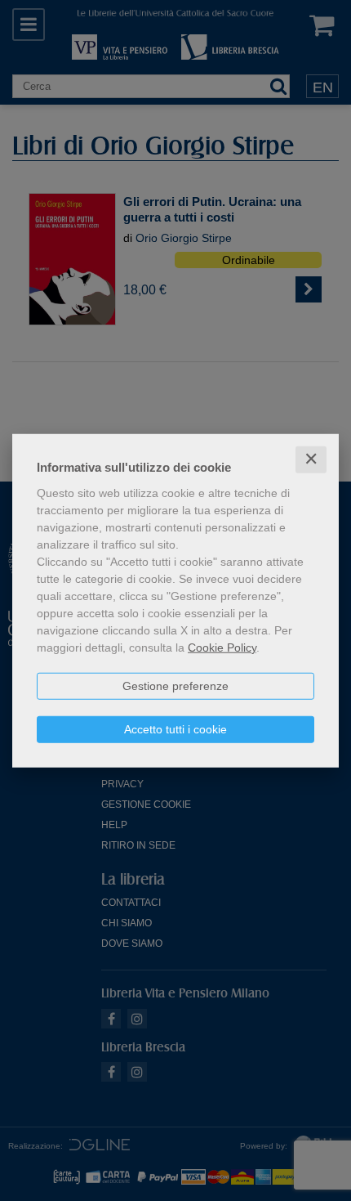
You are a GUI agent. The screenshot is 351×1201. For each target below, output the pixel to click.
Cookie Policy (222, 647)
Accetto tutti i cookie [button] (175, 729)
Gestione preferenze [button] (175, 685)
